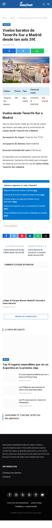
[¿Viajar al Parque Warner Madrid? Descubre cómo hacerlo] (26, 284)
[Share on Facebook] (9, 51)
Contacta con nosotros (12, 473)
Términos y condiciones (26, 506)
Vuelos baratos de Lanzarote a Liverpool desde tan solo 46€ (37, 252)
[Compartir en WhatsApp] (37, 51)
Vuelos (6, 24)
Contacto (6, 477)
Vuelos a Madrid (10, 226)
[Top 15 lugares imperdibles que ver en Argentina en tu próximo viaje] (26, 348)
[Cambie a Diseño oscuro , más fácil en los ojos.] (44, 4)
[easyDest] (26, 4)
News (6, 359)
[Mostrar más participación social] (47, 51)
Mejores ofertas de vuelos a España (20, 190)
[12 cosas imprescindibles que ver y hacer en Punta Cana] (10, 378)
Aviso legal (36, 503)
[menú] (4, 4)
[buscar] (48, 4)
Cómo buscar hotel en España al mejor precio (24, 195)
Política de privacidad (17, 503)
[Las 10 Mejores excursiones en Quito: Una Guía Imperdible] (10, 390)
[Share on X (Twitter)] (23, 51)
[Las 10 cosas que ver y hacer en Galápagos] (10, 403)
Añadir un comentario (26, 317)
